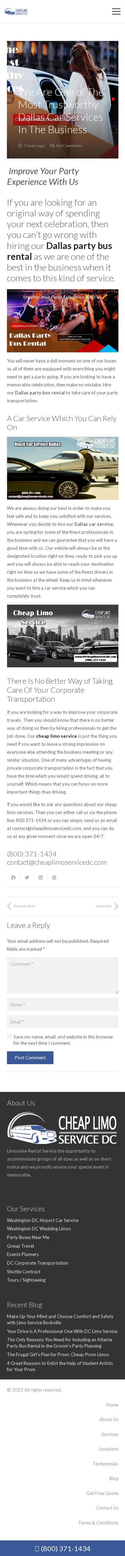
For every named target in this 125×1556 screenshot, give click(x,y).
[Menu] (116, 11)
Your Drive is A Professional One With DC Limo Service (62, 1331)
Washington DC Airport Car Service (42, 1220)
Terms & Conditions (98, 1522)
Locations (108, 1449)
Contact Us (107, 1508)
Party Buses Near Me (28, 1237)
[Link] (16, 11)
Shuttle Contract (23, 1271)
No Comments (69, 145)
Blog (113, 1478)
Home (112, 1405)
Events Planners (23, 1254)
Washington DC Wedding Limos (39, 1228)
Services (110, 1434)
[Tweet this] (27, 877)
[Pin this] (54, 877)
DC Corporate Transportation (37, 1263)
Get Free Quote (102, 1493)
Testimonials (105, 1464)
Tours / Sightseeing (26, 1280)
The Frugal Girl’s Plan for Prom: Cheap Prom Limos (58, 1354)
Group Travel (20, 1246)
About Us (108, 1419)
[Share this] (13, 877)
